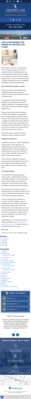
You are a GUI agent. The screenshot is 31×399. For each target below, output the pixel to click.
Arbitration (4, 251)
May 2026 (4, 244)
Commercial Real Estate (8, 262)
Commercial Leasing (7, 260)
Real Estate (5, 285)
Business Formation (8, 255)
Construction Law (6, 264)
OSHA (3, 283)
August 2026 (5, 239)
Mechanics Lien (6, 278)
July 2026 (4, 240)
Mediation (4, 280)
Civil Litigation (6, 257)
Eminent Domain (6, 272)
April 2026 (4, 245)
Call (14, 1)
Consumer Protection (9, 269)
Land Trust (5, 277)
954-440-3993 (15, 27)
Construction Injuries (9, 265)
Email (18, 1)
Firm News (5, 273)
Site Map (8, 397)
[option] (15, 326)
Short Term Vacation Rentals (10, 286)
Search (21, 1)
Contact (22, 397)
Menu (10, 1)
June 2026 (5, 242)
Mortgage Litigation (7, 281)
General (4, 275)
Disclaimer (15, 397)
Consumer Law (6, 268)
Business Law (6, 253)
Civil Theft (4, 259)
